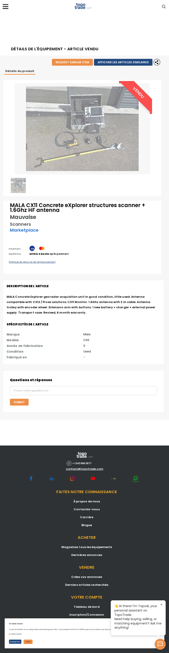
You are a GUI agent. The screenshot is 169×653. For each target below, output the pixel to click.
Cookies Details (16, 634)
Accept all (15, 642)
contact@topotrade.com (84, 469)
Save (28, 642)
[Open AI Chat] (160, 644)
